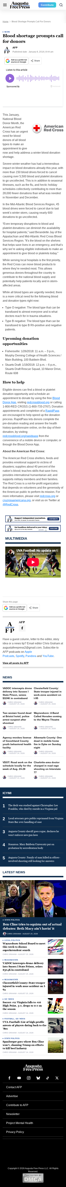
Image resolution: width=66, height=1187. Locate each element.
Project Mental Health (19, 1123)
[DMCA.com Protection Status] (33, 1178)
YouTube (48, 656)
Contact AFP (14, 1087)
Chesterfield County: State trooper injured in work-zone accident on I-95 (24, 986)
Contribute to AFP (17, 1105)
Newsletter (13, 1114)
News (7, 32)
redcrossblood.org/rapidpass (20, 436)
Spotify (20, 656)
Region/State (11, 960)
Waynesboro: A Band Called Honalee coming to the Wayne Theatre (48, 716)
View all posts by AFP (16, 663)
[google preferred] (16, 61)
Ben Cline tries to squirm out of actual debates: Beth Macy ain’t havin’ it (32, 926)
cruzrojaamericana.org (17, 500)
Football (9, 1019)
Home (5, 21)
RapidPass (52, 410)
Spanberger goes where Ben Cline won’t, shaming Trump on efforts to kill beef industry (23, 1045)
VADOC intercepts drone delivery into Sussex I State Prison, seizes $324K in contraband (23, 967)
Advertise (12, 1096)
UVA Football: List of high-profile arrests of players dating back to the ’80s (24, 1025)
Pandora (31, 656)
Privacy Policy (15, 1131)
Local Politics (12, 940)
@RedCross (10, 504)
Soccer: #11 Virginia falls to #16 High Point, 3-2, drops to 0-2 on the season (22, 1006)
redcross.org (47, 496)
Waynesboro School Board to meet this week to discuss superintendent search (24, 947)
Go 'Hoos (9, 999)
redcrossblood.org (38, 402)
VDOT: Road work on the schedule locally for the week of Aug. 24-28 (17, 765)
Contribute (47, 5)
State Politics (12, 920)
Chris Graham (14, 702)
